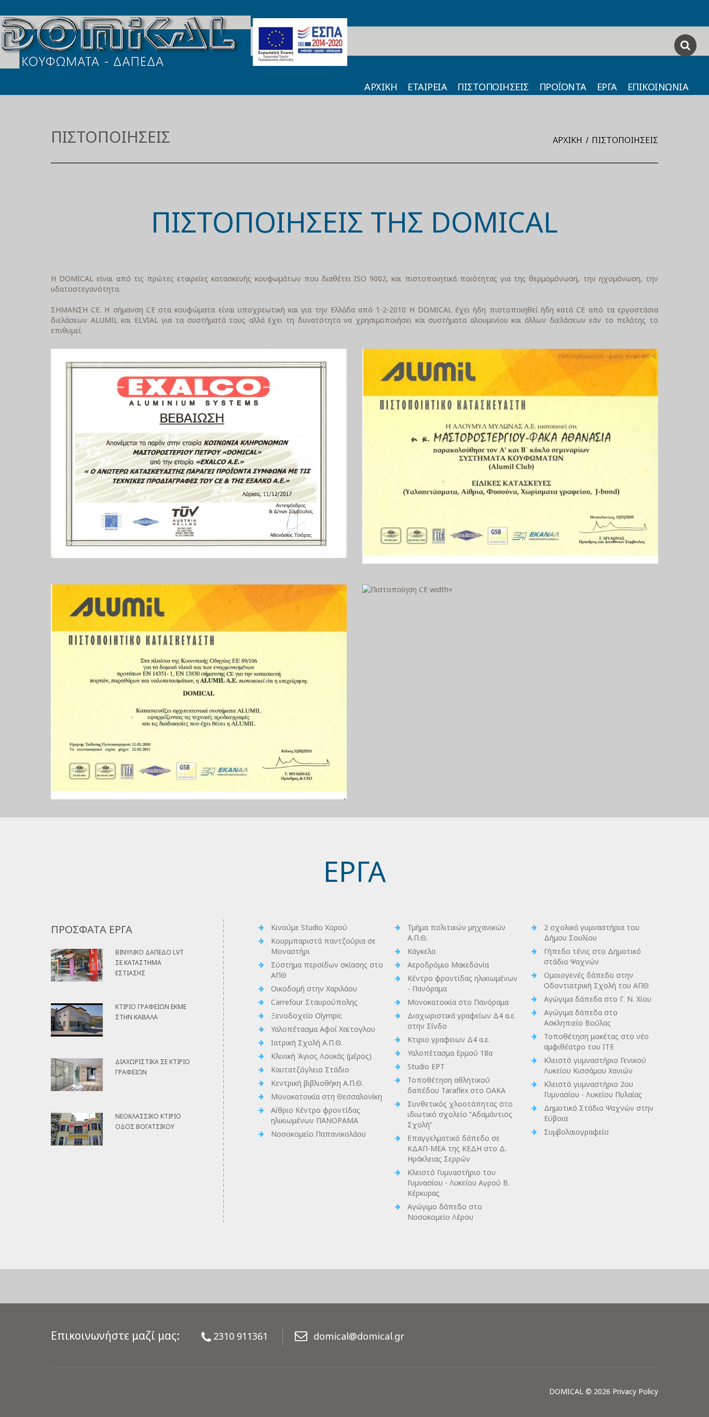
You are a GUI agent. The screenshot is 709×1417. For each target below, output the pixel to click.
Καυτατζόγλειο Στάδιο (310, 1069)
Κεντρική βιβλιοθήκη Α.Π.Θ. (317, 1083)
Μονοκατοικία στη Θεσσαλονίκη (326, 1096)
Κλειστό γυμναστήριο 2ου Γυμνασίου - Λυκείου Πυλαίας (593, 1089)
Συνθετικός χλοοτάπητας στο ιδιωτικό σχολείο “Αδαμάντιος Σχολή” (460, 1114)
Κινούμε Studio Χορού (309, 927)
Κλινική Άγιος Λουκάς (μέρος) (321, 1056)
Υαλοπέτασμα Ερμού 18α (450, 1053)
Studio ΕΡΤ (426, 1066)
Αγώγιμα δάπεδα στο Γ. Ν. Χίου (597, 999)
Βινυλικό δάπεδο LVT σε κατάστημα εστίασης (149, 962)
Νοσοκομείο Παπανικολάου (318, 1134)
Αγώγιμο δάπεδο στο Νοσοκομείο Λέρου (444, 1212)
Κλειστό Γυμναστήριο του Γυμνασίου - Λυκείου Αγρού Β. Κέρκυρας (458, 1182)
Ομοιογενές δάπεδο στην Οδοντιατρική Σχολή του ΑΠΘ (596, 980)
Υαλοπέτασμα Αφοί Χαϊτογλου (323, 1029)
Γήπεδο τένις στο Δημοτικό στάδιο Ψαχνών (592, 956)
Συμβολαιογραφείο (576, 1132)
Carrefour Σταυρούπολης (314, 1002)
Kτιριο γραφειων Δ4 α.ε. (448, 1039)
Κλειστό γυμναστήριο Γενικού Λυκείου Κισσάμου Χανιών (595, 1065)
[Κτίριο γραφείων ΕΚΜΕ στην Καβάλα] (77, 1019)
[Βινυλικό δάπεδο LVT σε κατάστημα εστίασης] (77, 965)
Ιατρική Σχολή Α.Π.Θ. (307, 1042)
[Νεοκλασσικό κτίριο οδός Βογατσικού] (77, 1129)
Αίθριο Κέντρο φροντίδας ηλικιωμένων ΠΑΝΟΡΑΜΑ (315, 1115)
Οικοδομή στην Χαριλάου (314, 988)
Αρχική (567, 140)
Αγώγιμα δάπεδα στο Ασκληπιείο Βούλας (581, 1017)
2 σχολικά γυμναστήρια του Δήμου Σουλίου (591, 932)
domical (566, 1391)
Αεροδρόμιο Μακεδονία (448, 965)
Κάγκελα (421, 951)
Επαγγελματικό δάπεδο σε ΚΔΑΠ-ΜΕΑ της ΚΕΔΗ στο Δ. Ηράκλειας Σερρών (457, 1148)
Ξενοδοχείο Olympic (306, 1015)
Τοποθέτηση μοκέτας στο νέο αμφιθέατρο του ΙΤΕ (596, 1041)
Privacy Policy (635, 1391)
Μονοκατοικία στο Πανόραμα (458, 1002)
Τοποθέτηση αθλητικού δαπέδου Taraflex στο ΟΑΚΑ (456, 1085)
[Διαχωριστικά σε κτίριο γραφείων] (77, 1074)
